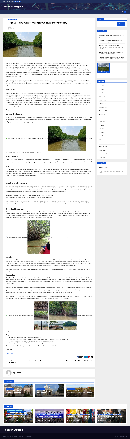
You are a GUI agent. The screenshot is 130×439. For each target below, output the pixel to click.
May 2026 (101, 89)
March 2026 (102, 96)
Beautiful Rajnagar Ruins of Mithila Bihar (47, 392)
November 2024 (103, 146)
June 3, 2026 (10, 420)
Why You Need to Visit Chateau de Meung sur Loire (18, 392)
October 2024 (102, 150)
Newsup (23, 436)
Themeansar (28, 436)
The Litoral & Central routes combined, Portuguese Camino (79, 392)
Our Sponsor (9, 353)
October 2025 (102, 114)
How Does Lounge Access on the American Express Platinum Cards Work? (27, 361)
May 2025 (101, 132)
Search (100, 19)
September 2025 (103, 118)
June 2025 (101, 128)
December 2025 (103, 107)
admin (16, 27)
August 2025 (102, 121)
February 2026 (103, 100)
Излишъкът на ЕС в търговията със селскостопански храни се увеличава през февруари (111, 47)
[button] (122, 12)
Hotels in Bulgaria (13, 6)
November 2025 (103, 110)
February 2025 (103, 143)
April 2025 (101, 136)
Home (6, 12)
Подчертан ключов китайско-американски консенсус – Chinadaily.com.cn (110, 417)
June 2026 (101, 85)
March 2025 (102, 139)
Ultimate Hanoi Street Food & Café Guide (78, 361)
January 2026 (102, 103)
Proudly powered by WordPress (10, 436)
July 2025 (101, 125)
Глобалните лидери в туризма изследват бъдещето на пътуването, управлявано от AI (49, 417)
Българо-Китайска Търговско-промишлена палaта (111, 171)
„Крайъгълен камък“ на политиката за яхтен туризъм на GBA (18, 417)
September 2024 (103, 153)
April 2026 (101, 93)
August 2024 (102, 157)
